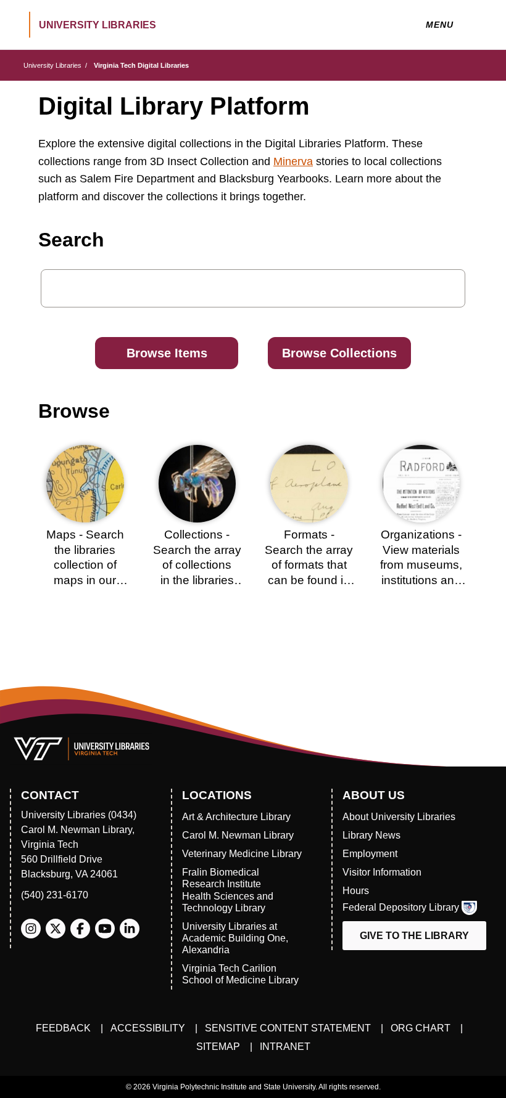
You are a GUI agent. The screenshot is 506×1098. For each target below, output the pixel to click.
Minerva (293, 161)
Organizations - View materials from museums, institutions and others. (421, 565)
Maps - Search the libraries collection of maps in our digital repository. (85, 565)
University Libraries (52, 65)
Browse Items (166, 353)
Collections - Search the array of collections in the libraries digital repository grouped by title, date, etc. (197, 580)
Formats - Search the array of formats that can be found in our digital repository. (309, 572)
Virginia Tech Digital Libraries (141, 65)
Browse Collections (339, 353)
